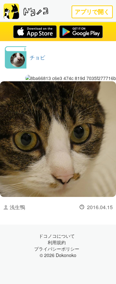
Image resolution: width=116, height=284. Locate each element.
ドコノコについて (57, 236)
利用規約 (57, 242)
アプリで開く (92, 12)
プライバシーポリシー (56, 248)
